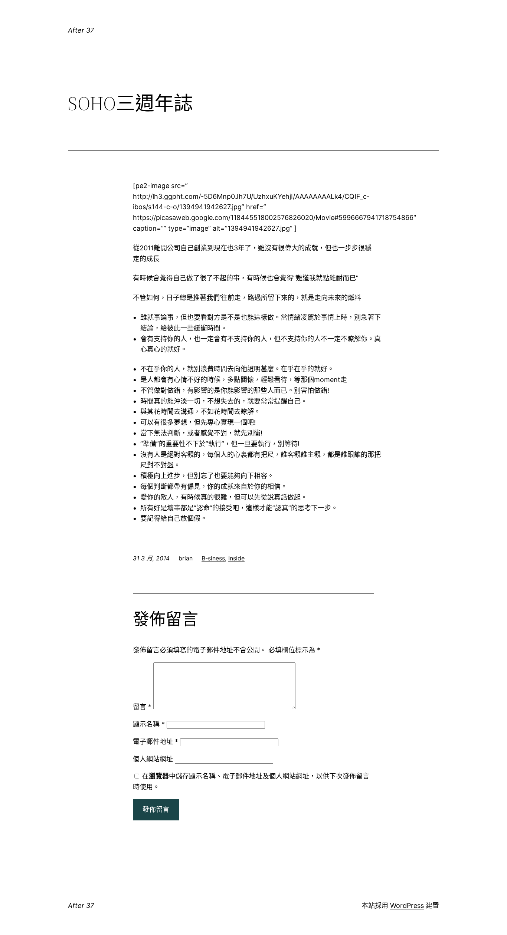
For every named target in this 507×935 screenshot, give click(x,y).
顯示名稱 (149, 724)
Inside (236, 558)
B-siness (213, 558)
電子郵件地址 (155, 741)
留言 (142, 707)
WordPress (407, 905)
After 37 (81, 30)
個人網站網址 (153, 759)
